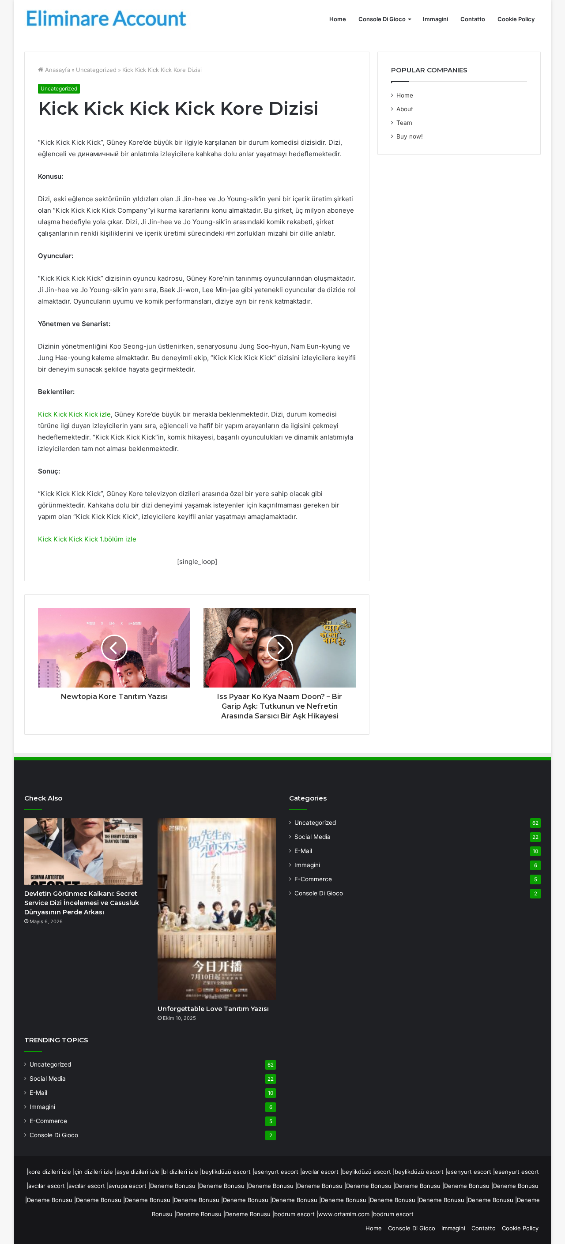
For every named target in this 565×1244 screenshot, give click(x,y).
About (404, 109)
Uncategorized (96, 69)
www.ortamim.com (343, 1214)
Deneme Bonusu (173, 1185)
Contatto (472, 19)
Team (404, 122)
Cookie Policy (516, 19)
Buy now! (409, 136)
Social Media (48, 1078)
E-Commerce (48, 1120)
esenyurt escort (276, 1171)
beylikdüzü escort (226, 1171)
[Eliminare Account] (108, 19)
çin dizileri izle (94, 1171)
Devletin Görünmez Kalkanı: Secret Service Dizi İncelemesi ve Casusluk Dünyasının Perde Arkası (81, 903)
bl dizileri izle (180, 1171)
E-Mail (38, 1092)
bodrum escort (294, 1214)
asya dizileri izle (138, 1171)
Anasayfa (56, 69)
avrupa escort (128, 1185)
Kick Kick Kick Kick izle (74, 414)
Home (337, 19)
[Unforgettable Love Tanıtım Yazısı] (217, 909)
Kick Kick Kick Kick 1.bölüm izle (87, 539)
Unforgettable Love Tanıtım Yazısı (213, 1009)
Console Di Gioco (382, 19)
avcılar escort (320, 1171)
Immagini (435, 19)
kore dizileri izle (49, 1171)
